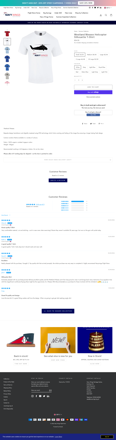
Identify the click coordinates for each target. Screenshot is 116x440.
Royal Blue (102, 67)
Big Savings (18, 7)
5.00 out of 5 (40, 204)
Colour (77, 63)
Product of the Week (9, 382)
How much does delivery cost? (58, 160)
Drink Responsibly (8, 409)
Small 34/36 (80, 55)
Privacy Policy (7, 394)
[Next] (7, 84)
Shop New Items (58, 360)
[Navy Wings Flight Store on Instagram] (32, 396)
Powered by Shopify (58, 427)
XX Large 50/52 (93, 59)
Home (75, 31)
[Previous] (7, 30)
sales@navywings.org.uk (93, 399)
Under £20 (26, 7)
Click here (95, 364)
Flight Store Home (8, 7)
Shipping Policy (8, 388)
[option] (58, 23)
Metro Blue (85, 72)
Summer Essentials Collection (70, 7)
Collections (6, 379)
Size (76, 51)
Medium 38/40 (92, 55)
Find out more (21, 364)
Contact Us (6, 403)
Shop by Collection (44, 7)
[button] (65, 201)
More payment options (93, 97)
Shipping (83, 43)
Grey (84, 67)
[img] (5, 220)
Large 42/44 (104, 55)
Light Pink (104, 72)
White (77, 67)
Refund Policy (7, 391)
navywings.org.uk (8, 406)
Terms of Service (8, 385)
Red (77, 72)
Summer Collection (84, 31)
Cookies (6, 397)
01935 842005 (97, 397)
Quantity (78, 76)
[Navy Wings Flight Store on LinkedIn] (48, 396)
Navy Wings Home (56, 7)
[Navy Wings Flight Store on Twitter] (44, 396)
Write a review (58, 180)
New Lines (34, 7)
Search (5, 400)
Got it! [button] (107, 436)
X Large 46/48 (80, 59)
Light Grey (95, 72)
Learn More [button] (58, 436)
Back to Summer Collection (59, 311)
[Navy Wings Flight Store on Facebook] (36, 396)
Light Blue (92, 67)
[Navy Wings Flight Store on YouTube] (40, 396)
